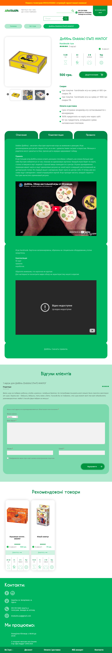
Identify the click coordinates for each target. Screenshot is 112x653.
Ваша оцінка (12, 414)
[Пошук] (66, 18)
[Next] (47, 94)
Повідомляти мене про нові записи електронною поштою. (32, 458)
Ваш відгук (11, 421)
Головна (13, 26)
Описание (21, 134)
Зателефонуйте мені (100, 11)
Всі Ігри (33, 26)
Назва (10, 449)
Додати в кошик (91, 75)
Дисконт (28, 650)
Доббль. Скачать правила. (56, 349)
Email (61, 449)
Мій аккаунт (77, 650)
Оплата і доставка (52, 650)
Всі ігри (8, 650)
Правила (90, 134)
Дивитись (15, 552)
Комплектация (56, 134)
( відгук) (72, 46)
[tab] (21, 136)
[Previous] (8, 94)
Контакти (99, 650)
